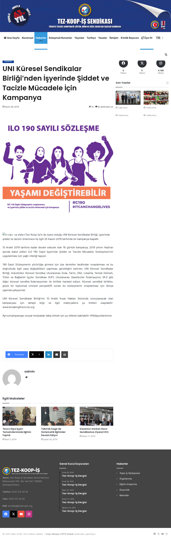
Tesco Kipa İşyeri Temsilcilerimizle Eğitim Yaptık (17, 432)
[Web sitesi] (26, 377)
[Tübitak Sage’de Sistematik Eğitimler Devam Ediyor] (58, 416)
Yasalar (102, 37)
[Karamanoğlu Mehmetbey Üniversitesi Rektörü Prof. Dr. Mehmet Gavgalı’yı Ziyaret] (128, 98)
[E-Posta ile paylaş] (56, 354)
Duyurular (125, 489)
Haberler (41, 37)
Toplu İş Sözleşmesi (130, 473)
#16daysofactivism (101, 315)
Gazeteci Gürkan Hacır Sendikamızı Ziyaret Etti (94, 430)
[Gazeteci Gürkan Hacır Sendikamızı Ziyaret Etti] (96, 416)
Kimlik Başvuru (130, 37)
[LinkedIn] (48, 354)
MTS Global (67, 534)
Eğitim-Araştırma (128, 484)
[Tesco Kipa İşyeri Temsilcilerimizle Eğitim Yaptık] (19, 416)
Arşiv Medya (52, 534)
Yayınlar (79, 37)
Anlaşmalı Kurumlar (60, 37)
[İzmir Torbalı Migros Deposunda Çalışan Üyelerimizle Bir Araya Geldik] (156, 98)
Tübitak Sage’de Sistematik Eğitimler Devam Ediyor (53, 432)
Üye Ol (148, 37)
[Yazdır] (64, 354)
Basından (124, 495)
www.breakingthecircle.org (18, 307)
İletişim (114, 37)
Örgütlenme (126, 478)
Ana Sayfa (13, 37)
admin (29, 371)
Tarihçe (91, 37)
